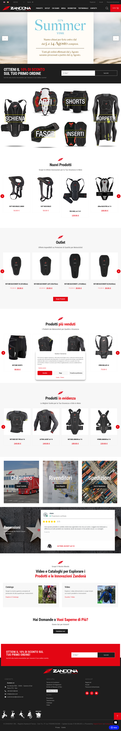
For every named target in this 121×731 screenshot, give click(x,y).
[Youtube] (96, 693)
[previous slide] (5, 38)
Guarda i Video (70, 597)
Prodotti (39, 8)
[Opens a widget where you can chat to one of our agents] (114, 727)
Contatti (93, 8)
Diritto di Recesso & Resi (54, 687)
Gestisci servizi (42, 368)
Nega (60, 373)
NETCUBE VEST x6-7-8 (65, 546)
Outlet (47, 8)
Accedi (101, 2)
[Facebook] (87, 693)
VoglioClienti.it (98, 724)
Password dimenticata (113, 2)
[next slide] (116, 38)
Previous (38, 530)
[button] (2, 196)
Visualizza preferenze (76, 373)
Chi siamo (55, 8)
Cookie (57, 377)
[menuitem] (4, 2)
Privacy (62, 377)
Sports (29, 2)
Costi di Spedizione (99, 486)
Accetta (45, 373)
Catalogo (49, 702)
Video (48, 705)
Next (116, 530)
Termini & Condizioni (52, 682)
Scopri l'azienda (21, 486)
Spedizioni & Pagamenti (53, 684)
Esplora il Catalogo (12, 597)
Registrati (92, 2)
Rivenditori (72, 8)
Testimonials (83, 8)
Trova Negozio (60, 486)
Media (63, 8)
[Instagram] (91, 693)
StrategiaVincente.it (111, 724)
